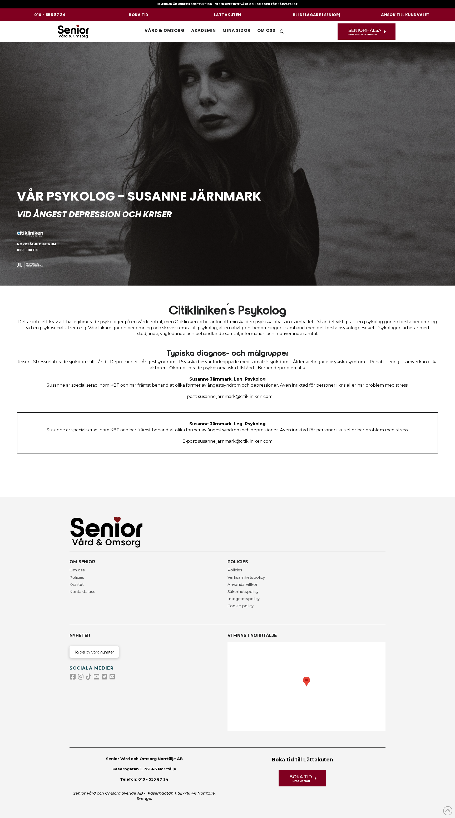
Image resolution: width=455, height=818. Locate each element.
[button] (164, 30)
